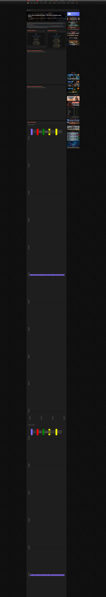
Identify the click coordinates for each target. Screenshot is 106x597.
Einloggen (70, 0)
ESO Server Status (51, 0)
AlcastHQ (57, 0)
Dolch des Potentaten (36, 36)
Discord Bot (46, 0)
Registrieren (73, 0)
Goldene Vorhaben (39, 0)
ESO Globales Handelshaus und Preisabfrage (38, 13)
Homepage (29, 13)
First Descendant (62, 0)
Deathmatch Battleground (31, 0)
